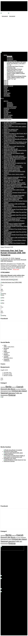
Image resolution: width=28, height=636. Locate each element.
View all (6, 80)
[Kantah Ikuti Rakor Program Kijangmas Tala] (17, 67)
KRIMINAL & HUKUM (8, 86)
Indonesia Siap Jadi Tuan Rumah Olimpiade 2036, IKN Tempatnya (13, 252)
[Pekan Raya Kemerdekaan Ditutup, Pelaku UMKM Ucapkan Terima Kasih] (17, 74)
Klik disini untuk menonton (7, 279)
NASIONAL (10, 59)
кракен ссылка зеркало (10, 151)
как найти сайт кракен (10, 122)
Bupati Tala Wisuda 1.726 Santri (16, 63)
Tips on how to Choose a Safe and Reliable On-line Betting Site (13, 180)
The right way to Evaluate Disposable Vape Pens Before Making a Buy (14, 196)
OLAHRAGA (6, 90)
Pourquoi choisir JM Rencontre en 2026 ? (15, 157)
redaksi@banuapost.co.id (14, 563)
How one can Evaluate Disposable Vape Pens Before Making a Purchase (15, 184)
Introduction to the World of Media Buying (15, 150)
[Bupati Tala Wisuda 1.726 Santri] (16, 62)
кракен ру (6, 132)
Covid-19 (14, 387)
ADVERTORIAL (7, 93)
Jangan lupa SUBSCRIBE (14, 282)
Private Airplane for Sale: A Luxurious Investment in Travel (14, 137)
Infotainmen (23, 389)
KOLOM (5, 91)
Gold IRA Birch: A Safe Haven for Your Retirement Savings (14, 147)
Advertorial (3, 387)
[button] (14, 284)
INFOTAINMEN (7, 95)
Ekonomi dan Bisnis (8, 389)
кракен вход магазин (10, 161)
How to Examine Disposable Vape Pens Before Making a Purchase (15, 177)
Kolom (9, 391)
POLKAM (6, 87)
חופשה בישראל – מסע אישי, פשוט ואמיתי (14, 182)
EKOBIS (5, 88)
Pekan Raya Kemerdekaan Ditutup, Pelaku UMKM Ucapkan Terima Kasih (16, 77)
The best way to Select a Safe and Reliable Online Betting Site (13, 199)
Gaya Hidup (18, 389)
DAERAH (9, 56)
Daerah (19, 386)
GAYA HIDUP (6, 94)
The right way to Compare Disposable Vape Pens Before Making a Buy (14, 224)
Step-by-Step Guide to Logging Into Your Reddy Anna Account (15, 163)
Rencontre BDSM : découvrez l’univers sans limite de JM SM (14, 159)
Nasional (17, 258)
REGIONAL (10, 58)
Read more (16, 269)
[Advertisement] (14, 34)
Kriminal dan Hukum (19, 391)
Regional (11, 395)
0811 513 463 (18, 562)
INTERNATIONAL (12, 60)
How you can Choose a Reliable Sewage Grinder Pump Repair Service (15, 218)
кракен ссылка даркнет (10, 130)
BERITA (5, 55)
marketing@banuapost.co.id (14, 565)
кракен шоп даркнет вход (11, 129)
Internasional (4, 391)
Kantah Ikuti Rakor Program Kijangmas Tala (14, 69)
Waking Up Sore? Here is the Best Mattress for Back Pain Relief (13, 168)
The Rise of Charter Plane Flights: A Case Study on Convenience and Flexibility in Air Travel (15, 143)
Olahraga (11, 393)
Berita (8, 386)
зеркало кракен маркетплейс (12, 170)
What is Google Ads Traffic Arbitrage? (14, 156)
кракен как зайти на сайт (11, 149)
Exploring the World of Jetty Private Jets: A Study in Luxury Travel (15, 134)
